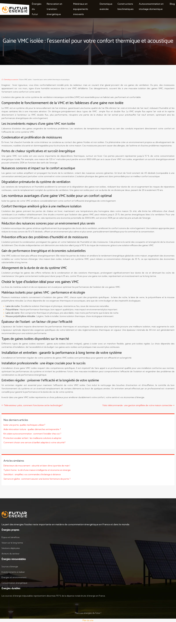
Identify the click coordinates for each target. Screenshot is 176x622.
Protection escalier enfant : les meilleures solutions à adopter (32, 438)
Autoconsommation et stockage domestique (151, 6)
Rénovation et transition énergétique (54, 9)
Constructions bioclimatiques (125, 6)
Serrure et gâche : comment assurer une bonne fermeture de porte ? (36, 478)
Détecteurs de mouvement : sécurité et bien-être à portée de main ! (36, 465)
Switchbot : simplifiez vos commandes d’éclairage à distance (32, 474)
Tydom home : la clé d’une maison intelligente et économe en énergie (37, 470)
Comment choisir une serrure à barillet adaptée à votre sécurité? (34, 442)
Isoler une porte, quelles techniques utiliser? (24, 425)
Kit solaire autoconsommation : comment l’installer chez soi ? (32, 433)
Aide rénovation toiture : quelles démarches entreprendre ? (32, 429)
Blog (172, 3)
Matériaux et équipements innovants (80, 9)
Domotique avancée (106, 6)
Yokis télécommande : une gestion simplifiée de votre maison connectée (137, 405)
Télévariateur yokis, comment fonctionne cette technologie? (33, 405)
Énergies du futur (36, 9)
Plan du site (88, 620)
